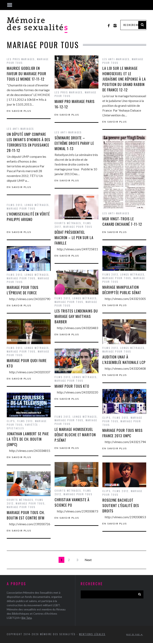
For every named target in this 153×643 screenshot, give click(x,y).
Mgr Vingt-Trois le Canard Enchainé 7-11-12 (122, 221)
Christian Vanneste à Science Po (72, 502)
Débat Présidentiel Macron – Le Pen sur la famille (74, 238)
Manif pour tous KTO (72, 386)
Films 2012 (63, 416)
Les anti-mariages (116, 59)
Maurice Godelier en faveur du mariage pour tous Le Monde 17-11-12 (26, 74)
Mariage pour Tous (21, 351)
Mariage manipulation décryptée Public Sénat (121, 290)
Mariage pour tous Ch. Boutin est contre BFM (26, 515)
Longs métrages (37, 205)
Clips (106, 417)
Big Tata (27, 617)
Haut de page (133, 634)
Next (88, 560)
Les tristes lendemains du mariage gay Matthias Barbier (76, 316)
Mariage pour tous (77, 226)
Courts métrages (68, 223)
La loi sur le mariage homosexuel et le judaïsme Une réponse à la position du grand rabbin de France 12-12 (124, 79)
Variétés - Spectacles (23, 426)
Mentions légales (92, 634)
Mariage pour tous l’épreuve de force (22, 290)
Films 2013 (15, 205)
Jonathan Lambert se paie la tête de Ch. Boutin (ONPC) (28, 439)
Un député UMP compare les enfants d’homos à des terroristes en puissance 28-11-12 (28, 142)
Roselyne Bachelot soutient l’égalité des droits (120, 505)
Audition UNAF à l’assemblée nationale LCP (124, 359)
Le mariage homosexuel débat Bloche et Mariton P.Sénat (75, 435)
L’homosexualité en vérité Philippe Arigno (28, 216)
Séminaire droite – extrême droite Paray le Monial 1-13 (74, 143)
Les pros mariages (21, 59)
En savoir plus (19, 111)
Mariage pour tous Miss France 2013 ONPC (122, 433)
